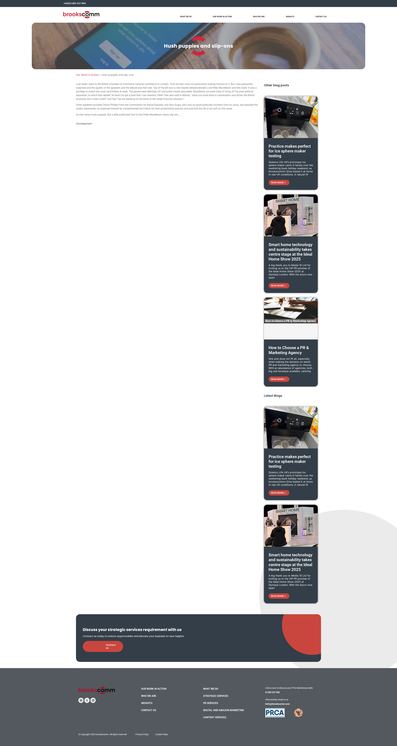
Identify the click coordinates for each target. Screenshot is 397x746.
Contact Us (320, 17)
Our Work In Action (222, 17)
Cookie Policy (161, 734)
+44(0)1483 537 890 (75, 3)
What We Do (186, 17)
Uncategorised (84, 123)
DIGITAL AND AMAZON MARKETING (223, 710)
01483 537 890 (272, 692)
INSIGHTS (146, 703)
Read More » (278, 182)
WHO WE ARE (148, 695)
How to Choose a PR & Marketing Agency (289, 350)
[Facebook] (81, 700)
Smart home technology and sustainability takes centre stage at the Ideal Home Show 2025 (290, 252)
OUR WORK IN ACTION (153, 688)
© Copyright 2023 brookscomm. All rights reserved (102, 734)
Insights (290, 17)
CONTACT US (148, 710)
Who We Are (259, 17)
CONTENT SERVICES (214, 717)
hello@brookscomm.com (277, 704)
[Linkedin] (93, 700)
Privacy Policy (142, 734)
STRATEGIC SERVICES (215, 695)
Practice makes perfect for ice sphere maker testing (290, 151)
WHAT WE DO (210, 688)
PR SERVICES (210, 703)
